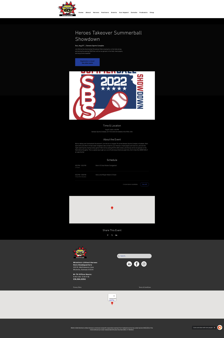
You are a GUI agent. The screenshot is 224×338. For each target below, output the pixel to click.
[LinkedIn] (129, 264)
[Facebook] (136, 264)
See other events (87, 63)
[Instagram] (144, 264)
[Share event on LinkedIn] (116, 235)
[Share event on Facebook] (108, 235)
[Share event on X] (112, 235)
